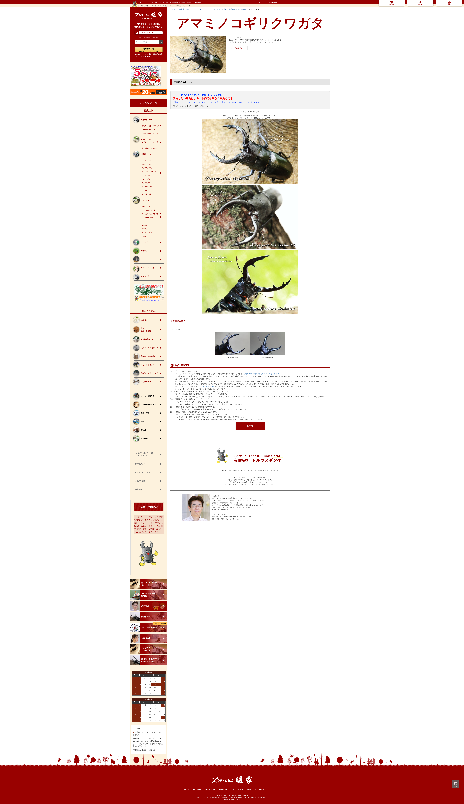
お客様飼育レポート (148, 405)
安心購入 (240, 789)
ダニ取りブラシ (209, 386)
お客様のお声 (223, 789)
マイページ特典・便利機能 (148, 37)
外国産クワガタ (147, 154)
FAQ (232, 789)
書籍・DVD (145, 413)
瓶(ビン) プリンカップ (149, 373)
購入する (250, 426)
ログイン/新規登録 (148, 33)
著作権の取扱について (232, 799)
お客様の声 (145, 638)
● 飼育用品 (138, 489)
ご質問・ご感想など (148, 507)
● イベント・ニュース (142, 472)
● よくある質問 (139, 481)
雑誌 (142, 421)
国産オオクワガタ (147, 120)
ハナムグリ (145, 242)
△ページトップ (259, 789)
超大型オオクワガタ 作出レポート (149, 584)
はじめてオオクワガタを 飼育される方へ (151, 660)
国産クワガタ (149, 141)
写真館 (249, 789)
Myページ (420, 4)
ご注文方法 (185, 789)
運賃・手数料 (197, 789)
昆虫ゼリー (145, 320)
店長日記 (145, 606)
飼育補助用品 (146, 382)
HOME (173, 9)
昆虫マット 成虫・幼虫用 (146, 329)
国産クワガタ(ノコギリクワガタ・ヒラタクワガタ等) (206, 9)
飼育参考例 (145, 617)
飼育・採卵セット (147, 365)
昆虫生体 (148, 110)
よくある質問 (273, 2)
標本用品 (144, 438)
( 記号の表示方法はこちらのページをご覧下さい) (262, 374)
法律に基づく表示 (210, 789)
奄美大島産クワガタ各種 (236, 9)
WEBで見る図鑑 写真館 (148, 595)
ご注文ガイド (262, 2)
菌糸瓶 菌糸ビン (147, 339)
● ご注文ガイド (139, 464)
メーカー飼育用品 (147, 396)
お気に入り (391, 4)
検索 (160, 42)
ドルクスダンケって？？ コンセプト (151, 649)
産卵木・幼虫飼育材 (148, 356)
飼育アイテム (149, 310)
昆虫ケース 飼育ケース (149, 348)
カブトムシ (145, 200)
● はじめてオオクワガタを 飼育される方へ (144, 454)
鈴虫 (142, 259)
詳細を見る (238, 48)
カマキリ (144, 251)
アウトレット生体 (147, 268)
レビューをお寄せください (154, 625)
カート (449, 4)
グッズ (143, 430)
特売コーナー (146, 276)
